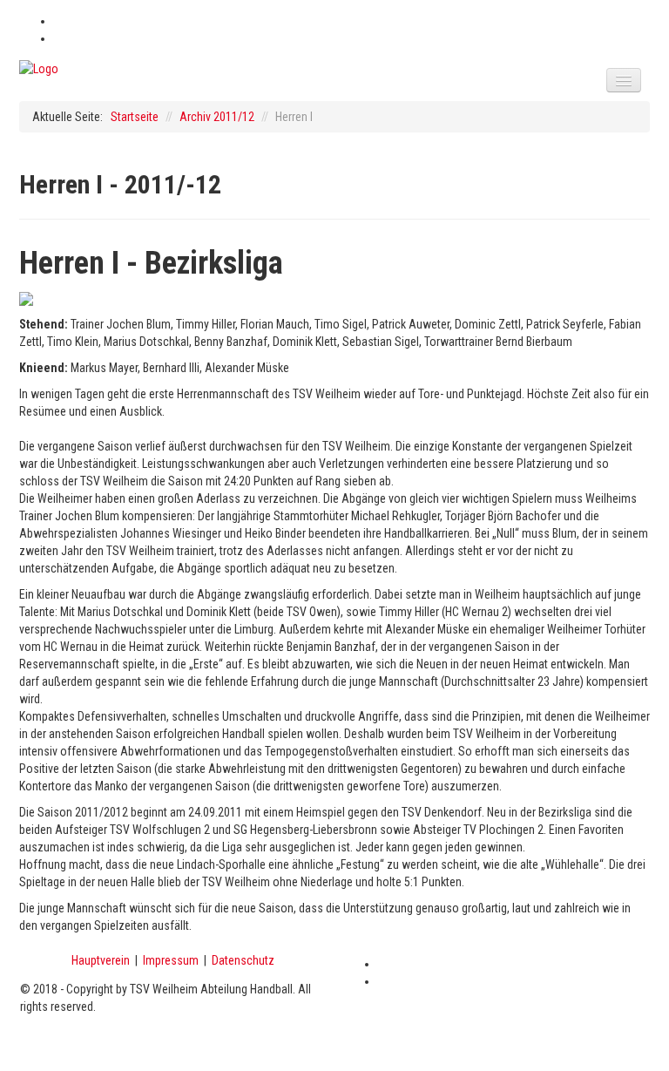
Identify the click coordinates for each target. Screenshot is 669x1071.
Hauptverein (100, 960)
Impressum (171, 960)
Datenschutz (243, 960)
